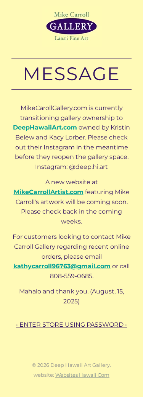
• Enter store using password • (71, 324)
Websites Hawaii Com (82, 375)
